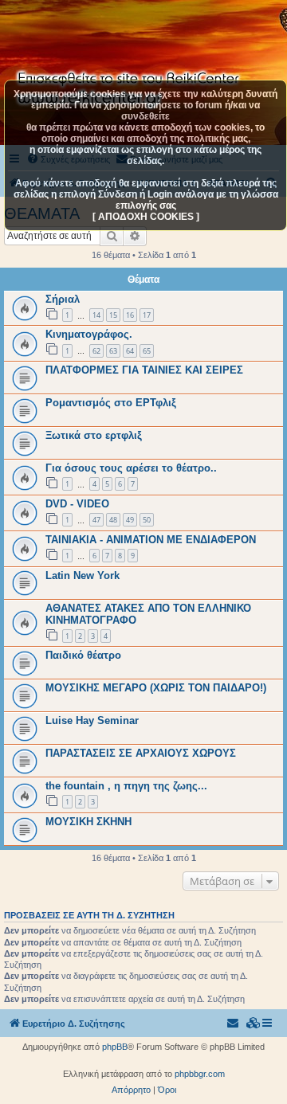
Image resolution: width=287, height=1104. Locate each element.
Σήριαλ (62, 299)
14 (96, 315)
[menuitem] (253, 1023)
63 (113, 351)
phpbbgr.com (200, 1074)
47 (96, 520)
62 (96, 351)
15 (113, 315)
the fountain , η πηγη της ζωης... (126, 786)
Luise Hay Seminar (92, 720)
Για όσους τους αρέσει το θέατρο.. (131, 468)
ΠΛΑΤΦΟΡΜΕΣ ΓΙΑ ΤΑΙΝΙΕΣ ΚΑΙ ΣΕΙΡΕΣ (144, 370)
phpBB (115, 1046)
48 (113, 520)
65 (147, 351)
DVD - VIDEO (77, 504)
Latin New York (82, 575)
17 (147, 315)
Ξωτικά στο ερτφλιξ (93, 435)
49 (130, 520)
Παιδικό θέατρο (83, 655)
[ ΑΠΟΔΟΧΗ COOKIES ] (145, 216)
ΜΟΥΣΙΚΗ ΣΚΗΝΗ (88, 822)
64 (130, 351)
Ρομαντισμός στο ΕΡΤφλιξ (110, 403)
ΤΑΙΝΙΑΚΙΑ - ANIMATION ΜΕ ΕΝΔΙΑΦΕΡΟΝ (150, 540)
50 (147, 520)
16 (130, 315)
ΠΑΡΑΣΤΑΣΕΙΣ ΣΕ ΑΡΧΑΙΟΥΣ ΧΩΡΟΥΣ (140, 753)
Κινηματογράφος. (88, 334)
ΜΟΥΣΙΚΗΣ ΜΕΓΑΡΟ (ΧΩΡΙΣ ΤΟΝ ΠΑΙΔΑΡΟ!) (155, 688)
